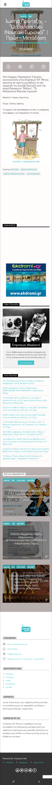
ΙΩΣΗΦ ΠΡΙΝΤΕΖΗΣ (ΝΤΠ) (14, 174)
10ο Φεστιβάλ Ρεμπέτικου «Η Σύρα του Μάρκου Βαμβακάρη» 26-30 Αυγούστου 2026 (23, 381)
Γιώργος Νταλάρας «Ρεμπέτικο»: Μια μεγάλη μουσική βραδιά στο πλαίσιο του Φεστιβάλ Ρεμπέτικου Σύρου (26, 449)
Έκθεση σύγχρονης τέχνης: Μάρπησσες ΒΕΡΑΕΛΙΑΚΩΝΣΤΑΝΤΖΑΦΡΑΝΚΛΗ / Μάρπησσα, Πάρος (23, 390)
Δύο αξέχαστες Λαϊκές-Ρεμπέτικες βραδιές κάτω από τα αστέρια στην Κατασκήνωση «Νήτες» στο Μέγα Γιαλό (25, 441)
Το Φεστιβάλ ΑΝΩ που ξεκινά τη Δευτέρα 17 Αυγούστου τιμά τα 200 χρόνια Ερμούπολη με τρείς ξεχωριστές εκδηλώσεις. (25, 400)
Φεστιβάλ (30, 480)
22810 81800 (12, 649)
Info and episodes (26, 362)
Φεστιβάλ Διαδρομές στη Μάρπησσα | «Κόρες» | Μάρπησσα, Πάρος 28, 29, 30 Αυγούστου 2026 (24, 432)
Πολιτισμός (21, 480)
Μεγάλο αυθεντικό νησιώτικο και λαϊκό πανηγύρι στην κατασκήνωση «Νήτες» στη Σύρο (24, 415)
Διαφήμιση (23, 762)
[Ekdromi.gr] (26, 280)
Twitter (8, 680)
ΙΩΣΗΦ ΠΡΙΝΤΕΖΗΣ (29, 169)
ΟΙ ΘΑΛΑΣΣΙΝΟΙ (33, 174)
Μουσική (23, 16)
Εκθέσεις (7, 523)
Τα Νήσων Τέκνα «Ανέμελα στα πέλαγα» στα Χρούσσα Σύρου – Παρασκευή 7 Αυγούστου (23, 457)
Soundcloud (10, 684)
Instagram (10, 677)
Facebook (9, 674)
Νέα (30, 16)
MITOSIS (14, 169)
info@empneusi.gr (14, 654)
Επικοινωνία (38, 762)
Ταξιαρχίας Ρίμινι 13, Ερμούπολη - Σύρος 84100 (25, 659)
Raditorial (9, 762)
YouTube (9, 687)
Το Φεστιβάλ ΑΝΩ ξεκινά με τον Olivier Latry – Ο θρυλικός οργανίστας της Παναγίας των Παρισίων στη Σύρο (25, 424)
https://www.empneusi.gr (17, 644)
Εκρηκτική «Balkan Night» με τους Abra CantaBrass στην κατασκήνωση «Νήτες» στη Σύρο (25, 408)
